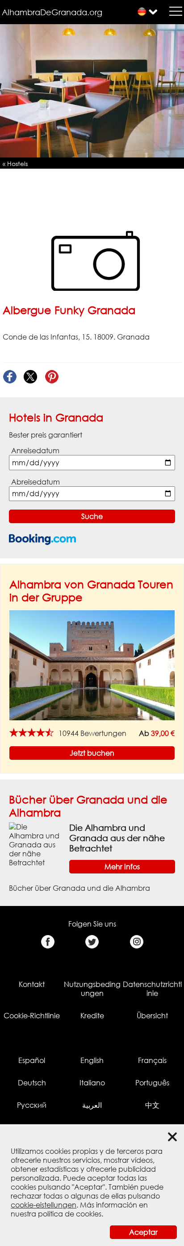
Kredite (92, 1015)
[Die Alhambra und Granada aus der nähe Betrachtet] (35, 843)
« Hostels (15, 163)
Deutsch (32, 1082)
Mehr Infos (122, 866)
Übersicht (152, 1015)
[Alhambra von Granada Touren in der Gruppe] (92, 664)
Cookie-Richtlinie (32, 1015)
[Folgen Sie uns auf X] (92, 942)
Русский (31, 1105)
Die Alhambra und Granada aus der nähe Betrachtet (117, 837)
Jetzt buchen (92, 752)
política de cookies (69, 1213)
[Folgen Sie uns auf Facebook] (47, 942)
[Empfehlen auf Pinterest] (52, 377)
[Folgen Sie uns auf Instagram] (136, 942)
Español (31, 1060)
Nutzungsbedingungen (92, 989)
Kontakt (32, 984)
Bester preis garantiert (45, 434)
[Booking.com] (42, 539)
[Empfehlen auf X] (31, 377)
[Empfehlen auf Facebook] (10, 377)
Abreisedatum (35, 481)
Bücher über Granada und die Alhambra (79, 888)
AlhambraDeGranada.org (52, 12)
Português (152, 1082)
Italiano (92, 1082)
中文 (152, 1105)
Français (152, 1060)
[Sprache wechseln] (141, 11)
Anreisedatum (35, 450)
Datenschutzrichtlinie (152, 989)
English (92, 1060)
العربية (92, 1105)
